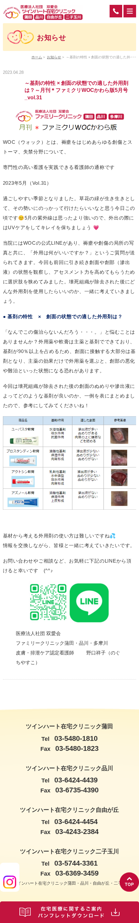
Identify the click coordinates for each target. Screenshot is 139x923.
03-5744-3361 (69, 863)
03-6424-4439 (69, 780)
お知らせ (54, 57)
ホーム (36, 57)
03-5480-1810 (69, 738)
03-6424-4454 (69, 822)
